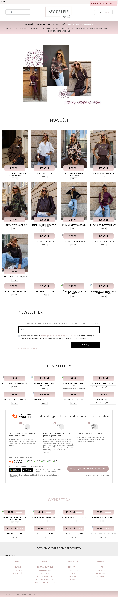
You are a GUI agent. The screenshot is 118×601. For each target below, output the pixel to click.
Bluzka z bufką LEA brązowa (15, 291)
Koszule (16, 29)
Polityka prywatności (45, 579)
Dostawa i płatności (45, 567)
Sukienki (46, 29)
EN (12, 2)
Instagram (87, 24)
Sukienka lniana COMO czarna (74, 517)
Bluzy (30, 29)
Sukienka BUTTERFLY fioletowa (44, 400)
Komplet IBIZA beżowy (44, 534)
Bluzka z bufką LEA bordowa (44, 241)
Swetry (23, 29)
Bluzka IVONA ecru (44, 173)
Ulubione (73, 576)
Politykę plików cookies (67, 336)
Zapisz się (85, 345)
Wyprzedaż (17, 573)
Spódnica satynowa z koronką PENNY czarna (73, 292)
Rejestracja (73, 570)
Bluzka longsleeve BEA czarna (74, 225)
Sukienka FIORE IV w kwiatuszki (44, 517)
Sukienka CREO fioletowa (44, 291)
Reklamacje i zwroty (45, 570)
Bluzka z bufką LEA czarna (103, 241)
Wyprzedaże (59, 24)
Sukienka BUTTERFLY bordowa (15, 400)
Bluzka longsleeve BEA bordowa (103, 225)
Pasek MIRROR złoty (103, 400)
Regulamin (45, 573)
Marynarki (37, 29)
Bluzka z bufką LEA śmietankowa (74, 241)
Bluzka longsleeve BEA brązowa (14, 277)
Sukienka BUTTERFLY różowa (103, 383)
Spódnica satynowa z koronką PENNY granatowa (103, 292)
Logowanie (72, 567)
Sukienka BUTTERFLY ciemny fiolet (73, 384)
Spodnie (63, 29)
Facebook (73, 24)
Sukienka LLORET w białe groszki (103, 534)
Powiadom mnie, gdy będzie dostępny (74, 388)
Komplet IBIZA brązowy (74, 534)
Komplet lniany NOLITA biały (103, 517)
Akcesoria (107, 29)
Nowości (30, 24)
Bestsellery (43, 24)
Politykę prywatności (49, 336)
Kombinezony (79, 29)
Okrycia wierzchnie (94, 29)
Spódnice (54, 29)
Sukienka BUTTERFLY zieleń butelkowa (44, 384)
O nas (100, 567)
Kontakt (100, 576)
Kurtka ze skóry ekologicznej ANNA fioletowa (44, 226)
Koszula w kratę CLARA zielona (15, 225)
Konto (4, 2)
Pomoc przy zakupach (45, 576)
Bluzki (8, 29)
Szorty (70, 29)
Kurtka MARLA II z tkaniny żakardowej (74, 174)
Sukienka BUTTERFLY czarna (73, 400)
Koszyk (73, 579)
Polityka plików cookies (45, 583)
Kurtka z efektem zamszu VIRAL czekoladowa (15, 174)
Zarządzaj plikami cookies (59, 599)
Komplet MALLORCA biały (14, 534)
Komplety (52, 31)
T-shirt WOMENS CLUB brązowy (103, 173)
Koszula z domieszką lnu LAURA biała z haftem (15, 518)
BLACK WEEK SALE (63, 31)
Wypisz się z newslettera (28, 349)
